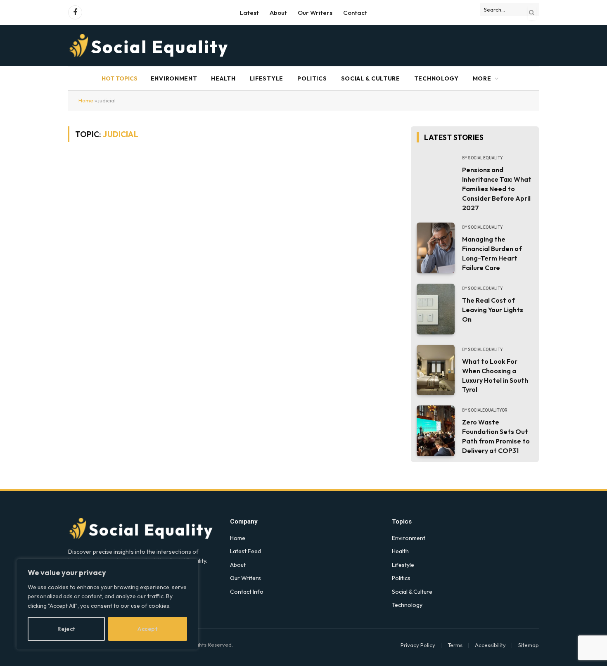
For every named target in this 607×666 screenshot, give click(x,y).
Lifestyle (266, 78)
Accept (147, 629)
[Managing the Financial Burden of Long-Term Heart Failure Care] (436, 248)
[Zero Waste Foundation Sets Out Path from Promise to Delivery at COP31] (436, 430)
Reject (66, 629)
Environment (174, 78)
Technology (436, 78)
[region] (107, 604)
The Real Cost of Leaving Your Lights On (492, 309)
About (278, 13)
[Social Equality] (149, 45)
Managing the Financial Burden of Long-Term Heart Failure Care (492, 253)
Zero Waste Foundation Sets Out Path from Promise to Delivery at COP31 (496, 436)
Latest (249, 13)
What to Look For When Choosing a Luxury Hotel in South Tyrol (495, 375)
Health (223, 78)
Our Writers (315, 13)
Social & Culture (370, 78)
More (482, 78)
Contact (355, 13)
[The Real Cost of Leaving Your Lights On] (436, 309)
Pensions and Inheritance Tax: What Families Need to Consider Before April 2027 (496, 189)
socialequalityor (487, 410)
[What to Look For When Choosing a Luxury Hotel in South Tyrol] (436, 370)
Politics (312, 78)
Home (85, 100)
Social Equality (485, 158)
